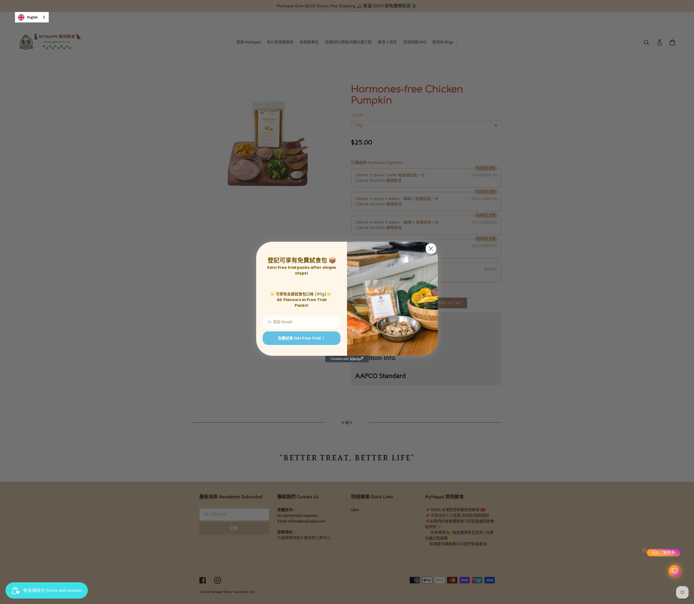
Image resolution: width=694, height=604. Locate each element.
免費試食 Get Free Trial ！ (301, 338)
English (32, 17)
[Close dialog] (431, 248)
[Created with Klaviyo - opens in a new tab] (347, 359)
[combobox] (32, 17)
